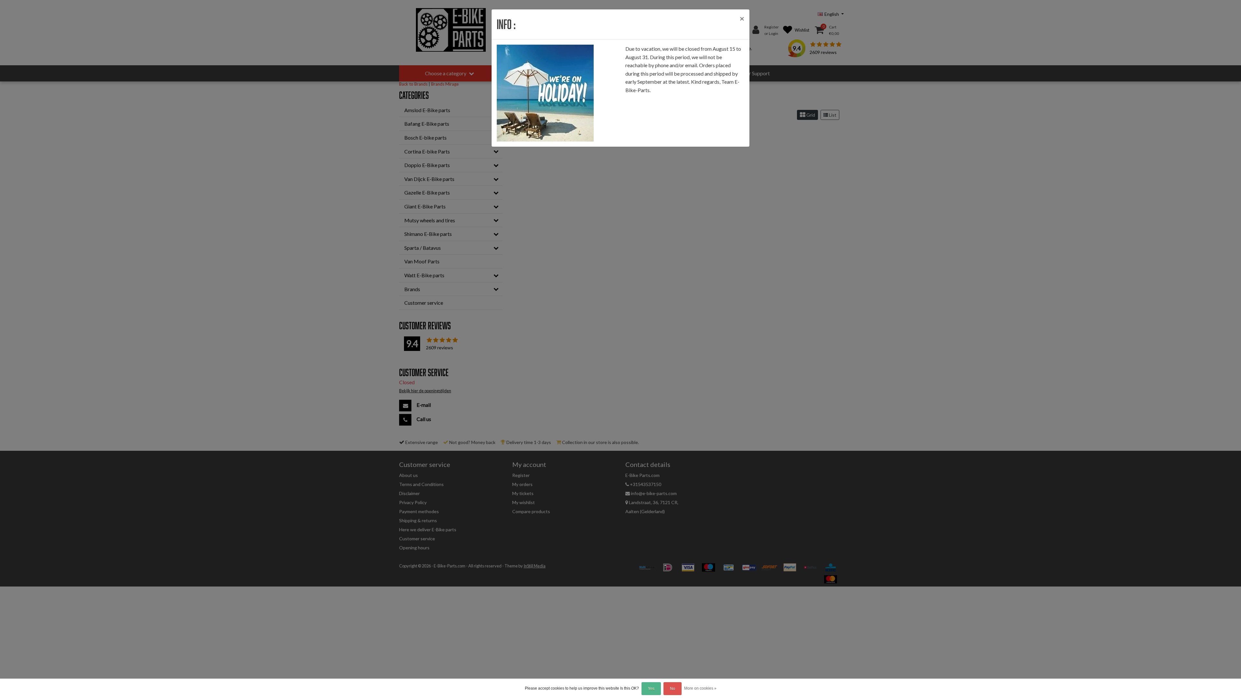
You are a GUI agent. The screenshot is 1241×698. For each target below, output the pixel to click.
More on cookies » (700, 688)
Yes (651, 688)
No (672, 688)
